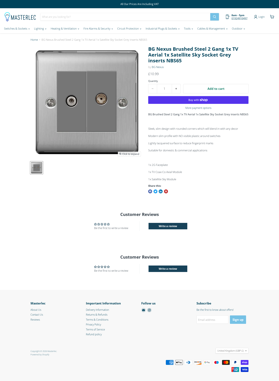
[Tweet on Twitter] (155, 191)
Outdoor (237, 28)
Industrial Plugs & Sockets (162, 28)
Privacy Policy (93, 324)
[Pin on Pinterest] (166, 191)
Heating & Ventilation (64, 28)
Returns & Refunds (96, 314)
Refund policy (94, 334)
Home (34, 39)
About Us (36, 310)
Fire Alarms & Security (97, 28)
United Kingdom (230, 350)
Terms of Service (95, 329)
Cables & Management (211, 28)
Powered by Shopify (40, 354)
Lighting (39, 28)
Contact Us (37, 314)
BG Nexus (158, 67)
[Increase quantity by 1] (176, 88)
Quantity (153, 81)
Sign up (237, 320)
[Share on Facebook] (150, 191)
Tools (187, 28)
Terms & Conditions (97, 319)
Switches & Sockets (16, 28)
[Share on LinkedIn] (161, 191)
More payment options (198, 107)
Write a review (168, 226)
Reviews (35, 319)
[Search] (214, 17)
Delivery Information (97, 310)
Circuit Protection (128, 28)
